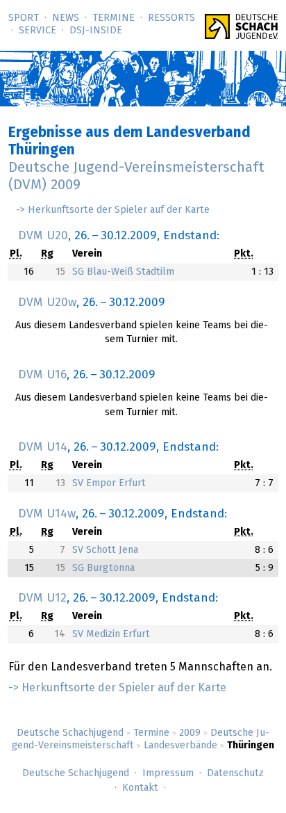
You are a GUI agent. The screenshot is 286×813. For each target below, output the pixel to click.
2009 (190, 733)
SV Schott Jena (105, 550)
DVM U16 (42, 375)
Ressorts (171, 18)
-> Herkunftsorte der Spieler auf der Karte (113, 210)
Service (37, 30)
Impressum (168, 773)
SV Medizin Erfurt (111, 634)
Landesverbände (180, 745)
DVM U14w (47, 514)
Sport (23, 18)
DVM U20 (43, 236)
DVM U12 (42, 598)
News (65, 18)
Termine (113, 18)
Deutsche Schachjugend (70, 733)
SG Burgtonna (103, 568)
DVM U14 (42, 447)
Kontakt (140, 788)
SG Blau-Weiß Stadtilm (123, 272)
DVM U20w (47, 302)
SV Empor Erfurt (109, 483)
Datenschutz (235, 773)
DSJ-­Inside (95, 30)
